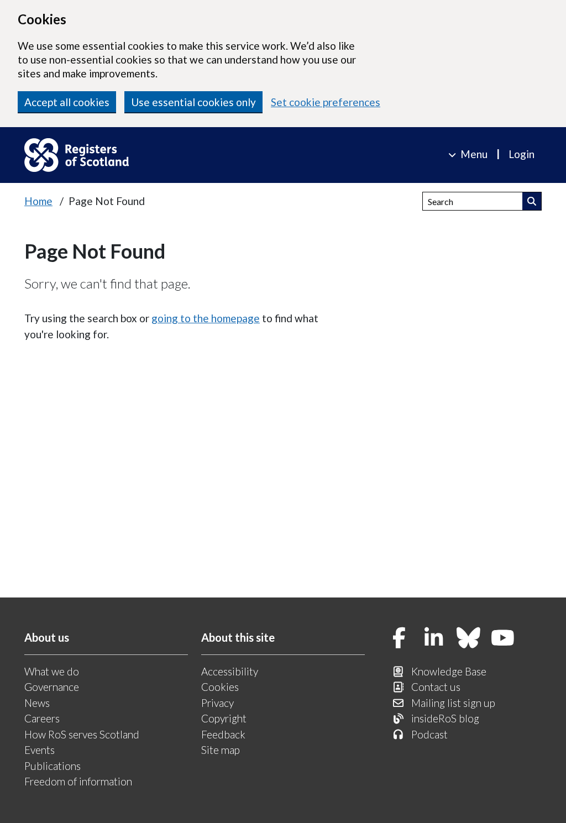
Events (39, 749)
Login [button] (521, 154)
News (37, 702)
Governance (51, 686)
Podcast (429, 734)
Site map (220, 749)
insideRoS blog (445, 718)
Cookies (220, 686)
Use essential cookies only (193, 102)
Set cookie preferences (325, 102)
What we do (51, 671)
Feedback (223, 734)
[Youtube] (503, 638)
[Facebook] (399, 638)
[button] (532, 201)
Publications (52, 765)
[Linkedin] (434, 638)
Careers (42, 718)
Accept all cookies (66, 102)
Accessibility (229, 671)
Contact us (435, 686)
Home (38, 201)
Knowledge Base (448, 671)
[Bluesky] (468, 638)
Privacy (217, 702)
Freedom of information (78, 781)
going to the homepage (205, 318)
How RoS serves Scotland (81, 734)
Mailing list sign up (453, 702)
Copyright (224, 718)
